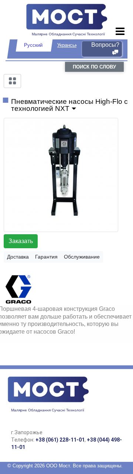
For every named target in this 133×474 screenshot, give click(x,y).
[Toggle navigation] (120, 31)
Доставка (18, 257)
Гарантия (46, 257)
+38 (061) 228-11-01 (60, 440)
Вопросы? (105, 45)
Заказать (20, 241)
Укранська (68, 45)
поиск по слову (94, 67)
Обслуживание (82, 257)
